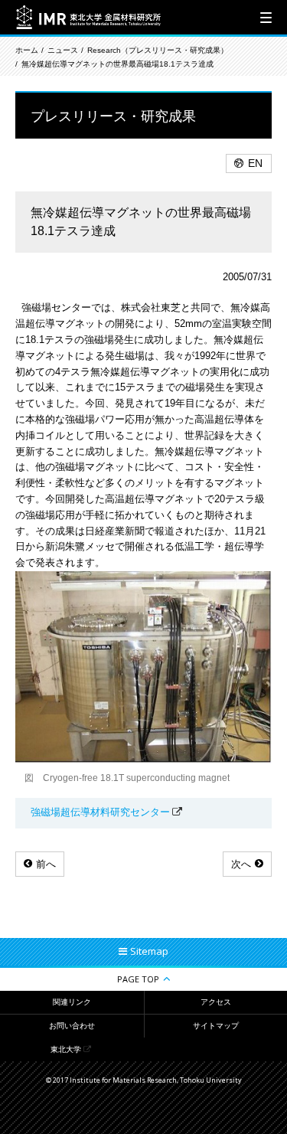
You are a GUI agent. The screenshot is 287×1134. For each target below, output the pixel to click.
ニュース (62, 50)
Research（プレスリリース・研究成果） (157, 50)
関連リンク (72, 1002)
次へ (241, 864)
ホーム (26, 50)
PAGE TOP (138, 979)
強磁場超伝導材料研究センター (100, 812)
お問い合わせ (72, 1025)
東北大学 (66, 1049)
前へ (46, 864)
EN (255, 163)
